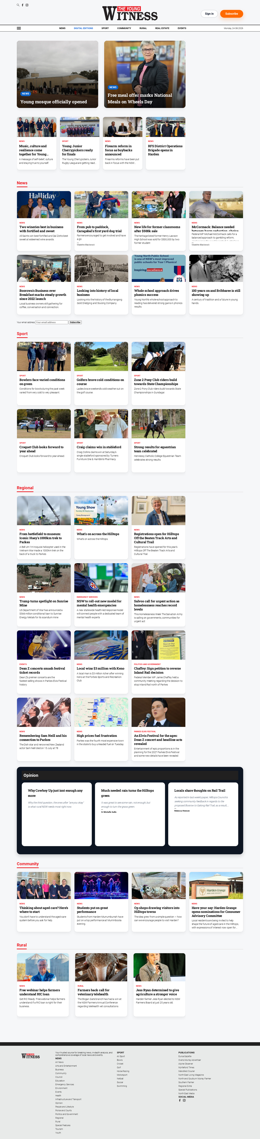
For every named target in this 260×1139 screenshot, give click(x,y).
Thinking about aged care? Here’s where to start (43, 910)
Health (58, 1095)
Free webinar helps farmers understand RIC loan (39, 992)
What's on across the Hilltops (98, 534)
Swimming (122, 1086)
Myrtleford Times (186, 1067)
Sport (105, 28)
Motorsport (122, 1075)
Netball (120, 1078)
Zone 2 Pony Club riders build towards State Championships (156, 382)
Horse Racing (123, 1071)
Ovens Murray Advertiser (189, 1060)
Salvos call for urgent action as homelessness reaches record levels (156, 605)
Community (124, 28)
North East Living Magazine (191, 1075)
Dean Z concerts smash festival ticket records (42, 670)
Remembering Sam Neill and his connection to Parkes (43, 737)
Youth (58, 1133)
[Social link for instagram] (27, 5)
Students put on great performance (92, 910)
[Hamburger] (19, 28)
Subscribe (231, 13)
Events (182, 28)
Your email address (26, 322)
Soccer (120, 1082)
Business (59, 1069)
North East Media (186, 1093)
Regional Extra (185, 1086)
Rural (143, 28)
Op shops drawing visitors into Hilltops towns (157, 910)
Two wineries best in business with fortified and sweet (41, 229)
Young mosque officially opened (53, 102)
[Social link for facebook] (22, 5)
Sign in (209, 13)
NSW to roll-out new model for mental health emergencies (99, 603)
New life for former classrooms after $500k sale (157, 229)
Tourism (59, 1129)
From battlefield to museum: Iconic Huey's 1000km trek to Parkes (40, 538)
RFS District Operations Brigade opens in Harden (165, 150)
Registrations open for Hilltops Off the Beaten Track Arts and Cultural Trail (156, 538)
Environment (61, 1088)
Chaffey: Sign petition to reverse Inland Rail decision (157, 670)
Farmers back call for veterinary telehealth (93, 992)
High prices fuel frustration (97, 735)
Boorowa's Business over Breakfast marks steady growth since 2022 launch (42, 294)
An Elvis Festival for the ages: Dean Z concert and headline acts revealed (158, 739)
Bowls (119, 1060)
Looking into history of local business (98, 292)
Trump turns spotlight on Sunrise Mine (43, 603)
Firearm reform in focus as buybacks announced (118, 150)
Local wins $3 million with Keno (100, 668)
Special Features (62, 1125)
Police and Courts (63, 1110)
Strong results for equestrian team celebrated (155, 449)
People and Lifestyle (64, 1107)
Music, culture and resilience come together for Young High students (33, 152)
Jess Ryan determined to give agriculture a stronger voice (157, 992)
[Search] (18, 5)
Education (60, 1081)
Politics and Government (147, 664)
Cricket (120, 1064)
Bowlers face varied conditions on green (42, 382)
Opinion (59, 1103)
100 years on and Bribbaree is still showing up (216, 292)
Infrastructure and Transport (68, 1099)
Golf (119, 1067)
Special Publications (187, 1090)
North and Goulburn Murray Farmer (194, 1078)
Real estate (162, 28)
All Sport (121, 1056)
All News (59, 1062)
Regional (59, 1118)
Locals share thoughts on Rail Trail (199, 790)
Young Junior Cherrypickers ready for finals (77, 150)
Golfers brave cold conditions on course (100, 382)
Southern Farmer (186, 1082)
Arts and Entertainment (66, 1066)
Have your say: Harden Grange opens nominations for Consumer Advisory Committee (216, 912)
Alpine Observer (185, 1064)
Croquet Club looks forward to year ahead (41, 449)
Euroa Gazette (184, 1056)
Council (58, 1077)
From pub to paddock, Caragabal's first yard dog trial (99, 229)
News (62, 28)
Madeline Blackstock (86, 245)
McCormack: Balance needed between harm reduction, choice (215, 229)
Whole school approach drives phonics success (156, 292)
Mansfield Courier (186, 1071)
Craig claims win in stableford (99, 447)
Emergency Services (87, 597)
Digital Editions (83, 28)
